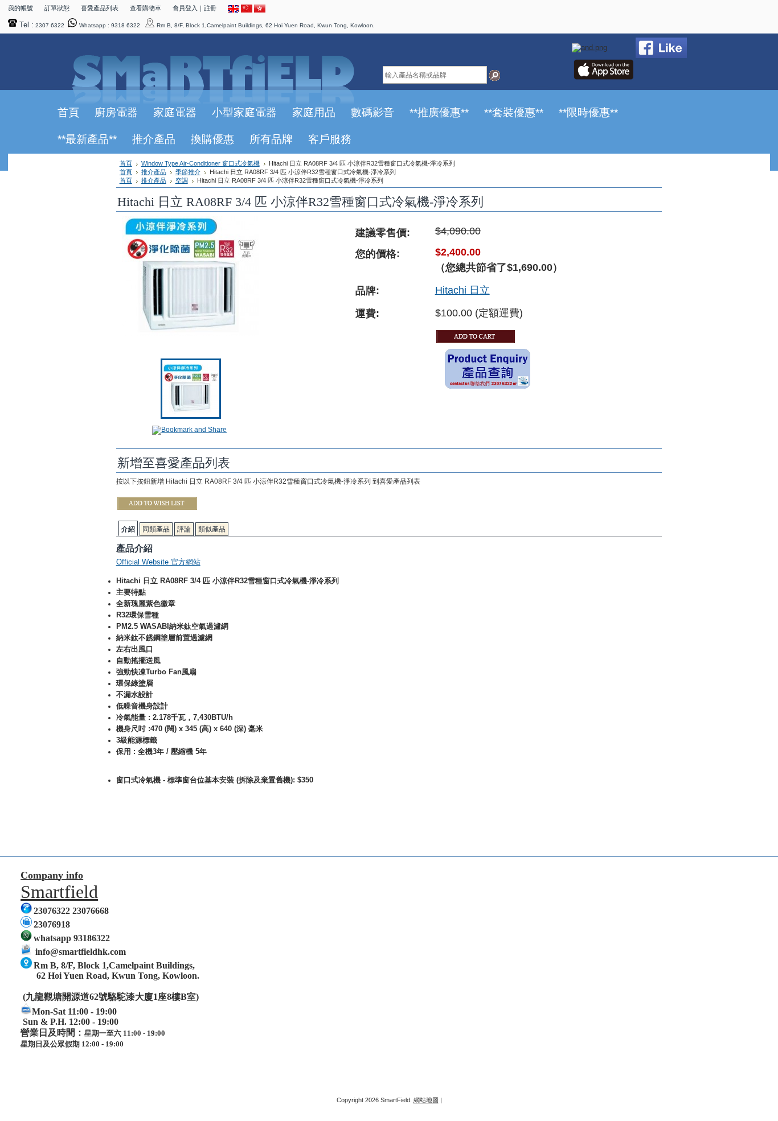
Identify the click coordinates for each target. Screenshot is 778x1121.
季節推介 (187, 171)
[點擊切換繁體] (259, 10)
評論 (184, 529)
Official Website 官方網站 (158, 562)
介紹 (128, 529)
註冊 (210, 8)
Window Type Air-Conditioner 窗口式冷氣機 (200, 163)
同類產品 (156, 529)
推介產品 (153, 171)
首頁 (126, 163)
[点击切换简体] (246, 10)
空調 (181, 180)
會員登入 (185, 8)
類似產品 (212, 529)
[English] (233, 10)
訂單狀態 (56, 8)
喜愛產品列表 (99, 8)
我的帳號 (20, 8)
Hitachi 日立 (462, 290)
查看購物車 (145, 8)
